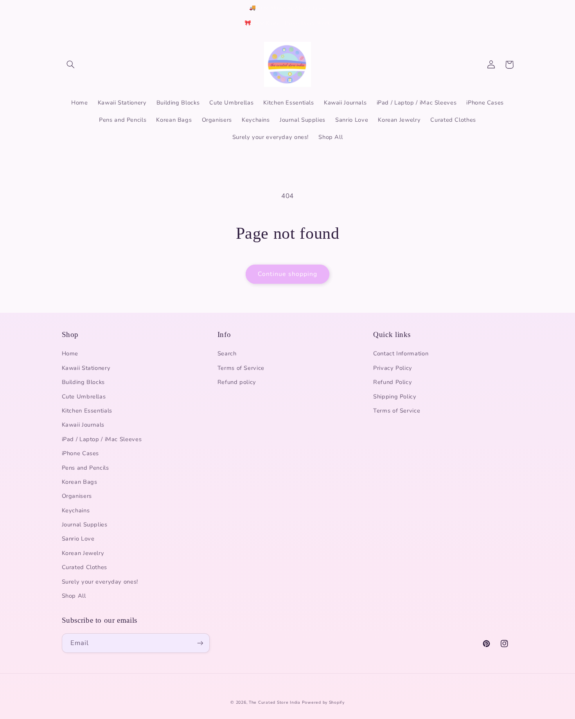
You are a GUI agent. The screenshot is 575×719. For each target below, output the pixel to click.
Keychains (76, 510)
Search (227, 353)
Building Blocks (83, 382)
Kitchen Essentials (87, 410)
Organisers (77, 496)
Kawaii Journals (83, 425)
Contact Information (400, 353)
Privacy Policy (392, 368)
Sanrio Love (78, 538)
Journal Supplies (85, 524)
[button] (71, 65)
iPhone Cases (80, 453)
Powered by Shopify (323, 702)
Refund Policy (392, 382)
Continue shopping (287, 274)
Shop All (74, 596)
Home (70, 353)
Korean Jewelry (83, 553)
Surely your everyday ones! (100, 582)
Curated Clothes (84, 567)
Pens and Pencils (85, 468)
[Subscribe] (200, 642)
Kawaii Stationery (86, 368)
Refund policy (236, 382)
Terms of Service (240, 368)
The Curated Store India (274, 702)
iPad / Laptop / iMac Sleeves (102, 439)
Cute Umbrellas (84, 396)
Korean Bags (79, 482)
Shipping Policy (394, 396)
